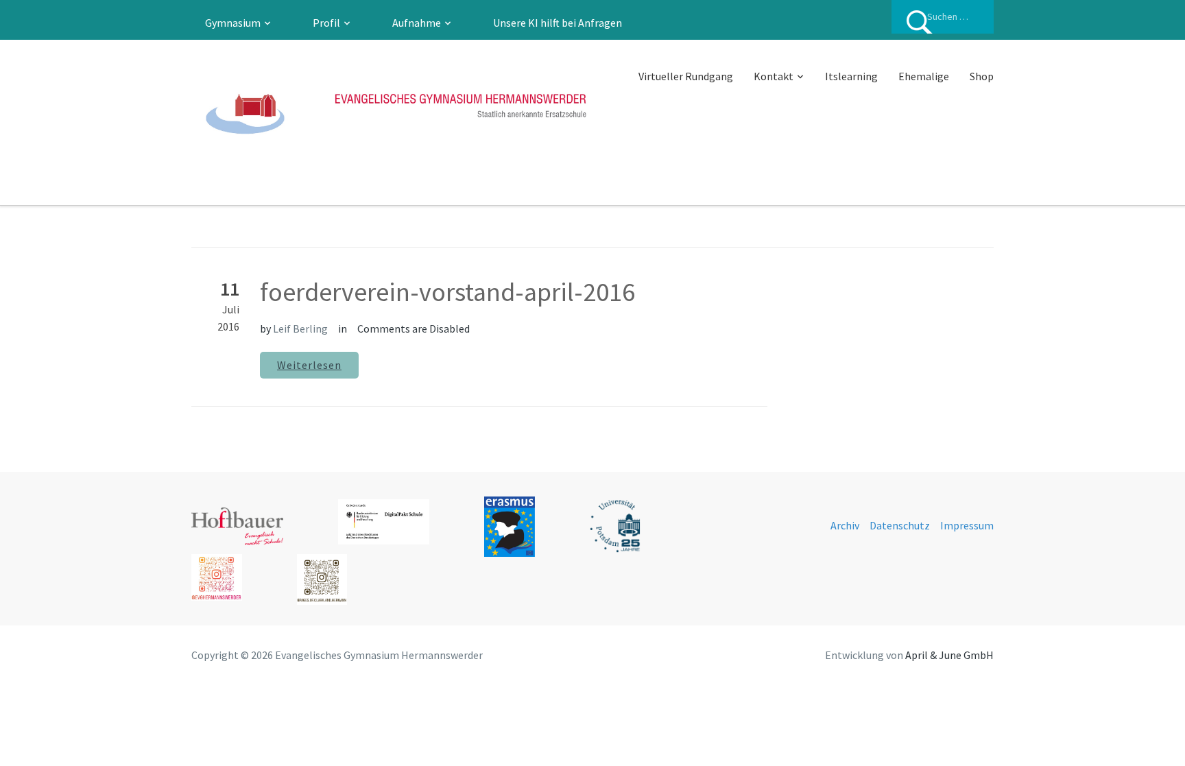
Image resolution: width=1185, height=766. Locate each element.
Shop (982, 76)
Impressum (967, 525)
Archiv (844, 525)
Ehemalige (923, 76)
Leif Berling (300, 328)
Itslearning (851, 76)
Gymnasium (233, 22)
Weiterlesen (309, 365)
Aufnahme (416, 22)
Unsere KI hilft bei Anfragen (557, 22)
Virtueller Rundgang (685, 76)
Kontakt (773, 76)
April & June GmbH (949, 655)
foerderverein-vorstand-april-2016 (447, 292)
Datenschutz (900, 525)
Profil (326, 22)
